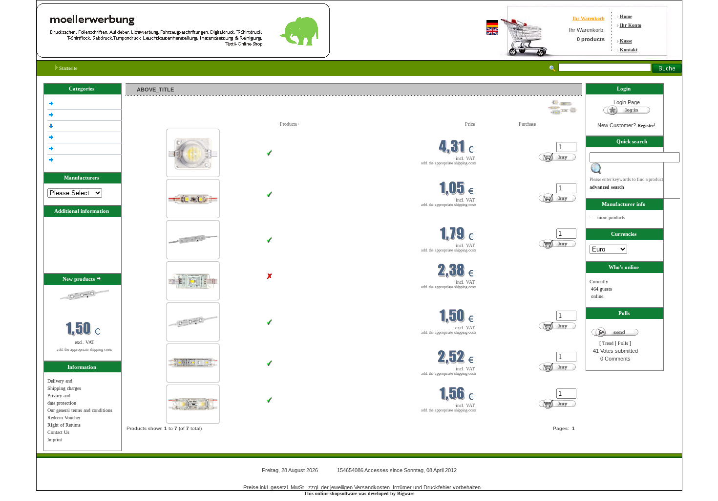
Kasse (626, 41)
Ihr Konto (630, 25)
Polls (623, 343)
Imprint (54, 439)
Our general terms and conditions (79, 410)
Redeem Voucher (63, 417)
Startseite (67, 68)
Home (626, 16)
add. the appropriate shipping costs (84, 349)
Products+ (290, 124)
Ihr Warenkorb (588, 18)
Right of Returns (64, 425)
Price (470, 124)
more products (611, 217)
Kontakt (628, 49)
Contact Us (58, 432)
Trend (607, 343)
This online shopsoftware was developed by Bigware (359, 493)
